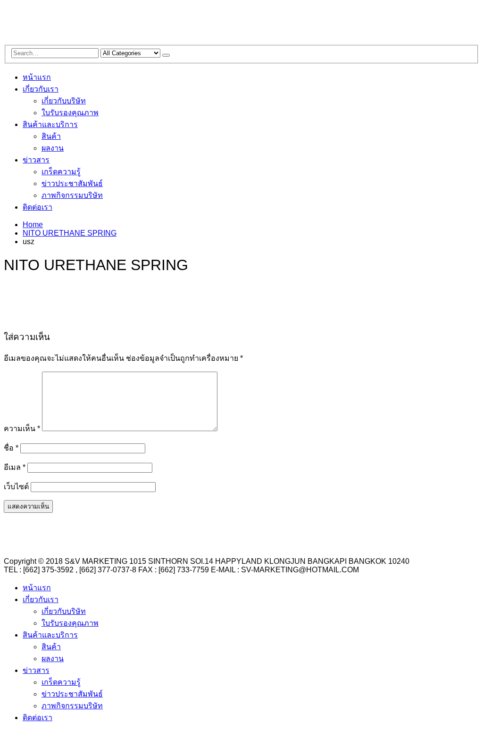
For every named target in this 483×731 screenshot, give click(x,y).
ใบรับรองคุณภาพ (70, 113)
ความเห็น (22, 429)
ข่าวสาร (36, 160)
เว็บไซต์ (16, 487)
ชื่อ (11, 448)
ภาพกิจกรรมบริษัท (72, 195)
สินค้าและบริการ (50, 124)
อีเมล (14, 467)
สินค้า (51, 136)
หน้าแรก (37, 77)
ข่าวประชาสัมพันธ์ (72, 183)
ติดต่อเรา (37, 207)
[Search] (166, 55)
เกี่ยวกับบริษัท (64, 101)
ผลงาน (53, 148)
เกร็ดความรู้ (61, 172)
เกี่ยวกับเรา (40, 89)
